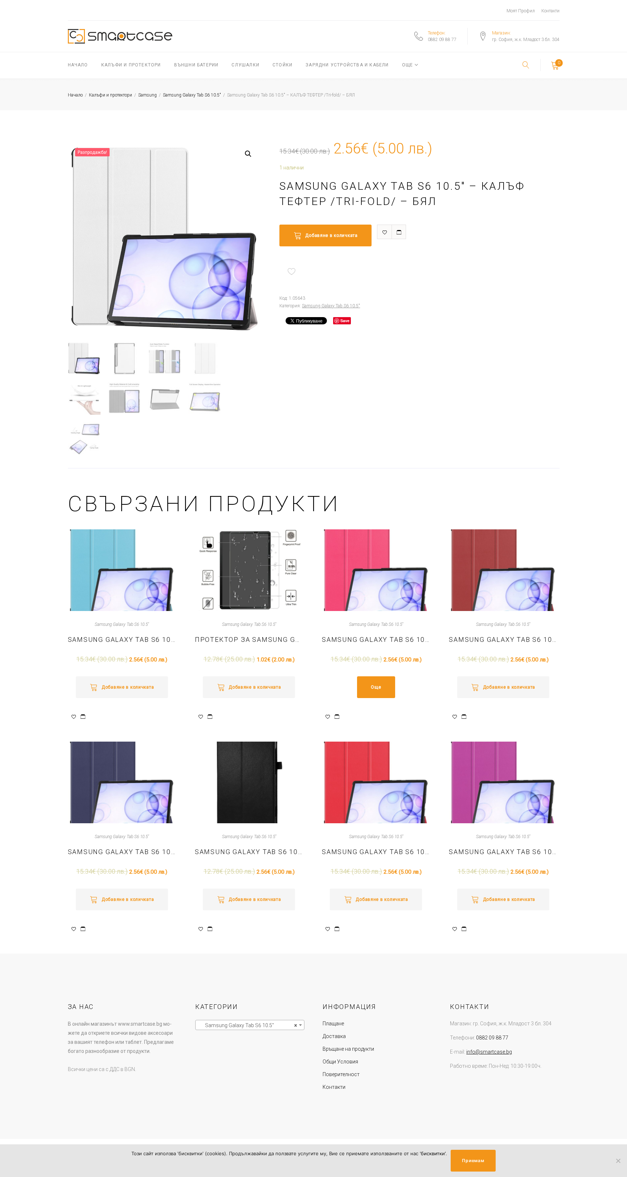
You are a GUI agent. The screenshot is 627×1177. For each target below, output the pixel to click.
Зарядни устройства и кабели (347, 64)
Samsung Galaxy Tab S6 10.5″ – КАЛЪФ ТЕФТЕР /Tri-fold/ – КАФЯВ (503, 639)
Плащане (333, 1023)
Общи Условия (340, 1062)
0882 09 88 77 (442, 39)
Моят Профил (521, 10)
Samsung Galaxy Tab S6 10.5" (192, 95)
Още (407, 64)
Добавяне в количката (331, 235)
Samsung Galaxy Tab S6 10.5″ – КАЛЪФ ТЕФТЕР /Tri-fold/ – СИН (122, 639)
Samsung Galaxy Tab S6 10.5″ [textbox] (247, 1025)
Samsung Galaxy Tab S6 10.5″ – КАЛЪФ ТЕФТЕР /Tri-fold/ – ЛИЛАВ (503, 852)
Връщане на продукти (348, 1049)
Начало (78, 64)
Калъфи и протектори (131, 64)
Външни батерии (196, 64)
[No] (618, 1160)
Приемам (473, 1160)
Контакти (550, 10)
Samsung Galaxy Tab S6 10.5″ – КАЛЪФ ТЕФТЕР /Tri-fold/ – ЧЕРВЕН (376, 852)
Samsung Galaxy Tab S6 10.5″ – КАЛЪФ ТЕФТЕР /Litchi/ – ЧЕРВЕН (249, 852)
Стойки (282, 64)
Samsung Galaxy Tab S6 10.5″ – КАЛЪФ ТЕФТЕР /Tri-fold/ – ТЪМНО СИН (122, 852)
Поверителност (341, 1074)
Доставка (334, 1036)
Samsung (147, 95)
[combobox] (249, 1025)
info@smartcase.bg (489, 1052)
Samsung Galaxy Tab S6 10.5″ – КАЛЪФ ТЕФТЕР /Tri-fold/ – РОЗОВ (376, 639)
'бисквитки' (433, 1153)
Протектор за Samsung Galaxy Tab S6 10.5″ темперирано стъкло (249, 639)
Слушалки (245, 64)
